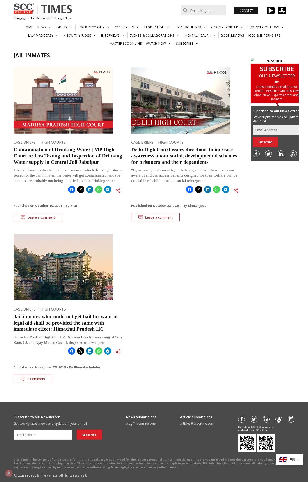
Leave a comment (41, 217)
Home (28, 27)
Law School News (263, 27)
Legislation (154, 27)
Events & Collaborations (152, 35)
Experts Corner (91, 27)
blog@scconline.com (141, 423)
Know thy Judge (77, 35)
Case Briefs (124, 27)
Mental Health (197, 35)
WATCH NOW (156, 43)
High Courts (53, 142)
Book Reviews (232, 35)
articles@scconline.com (197, 423)
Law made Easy (40, 35)
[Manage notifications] (8, 473)
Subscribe (184, 43)
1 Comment (36, 378)
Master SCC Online (125, 43)
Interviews (110, 35)
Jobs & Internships (264, 35)
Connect (246, 10)
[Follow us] (256, 153)
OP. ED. (61, 27)
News (41, 27)
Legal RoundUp (188, 27)
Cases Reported (224, 27)
